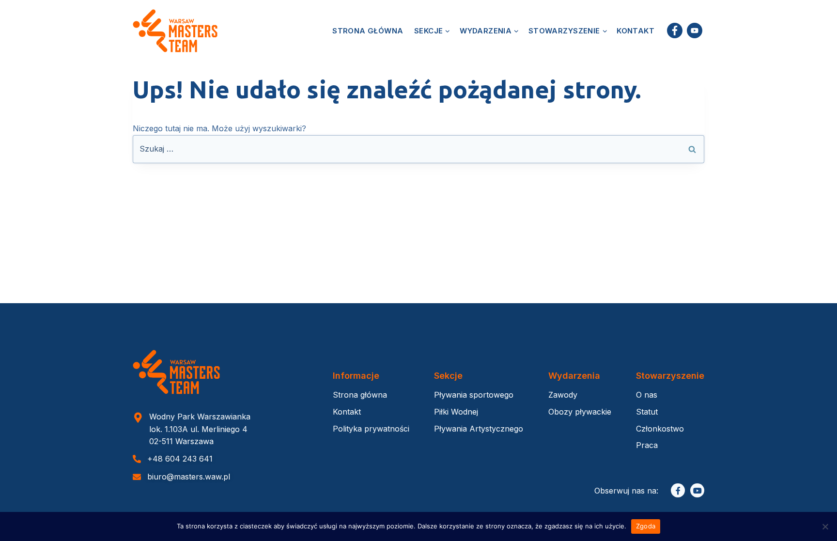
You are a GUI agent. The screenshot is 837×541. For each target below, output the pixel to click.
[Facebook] (674, 30)
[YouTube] (694, 30)
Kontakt (635, 30)
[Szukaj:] (418, 149)
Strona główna (367, 30)
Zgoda (645, 526)
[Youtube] (697, 490)
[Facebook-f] (678, 490)
